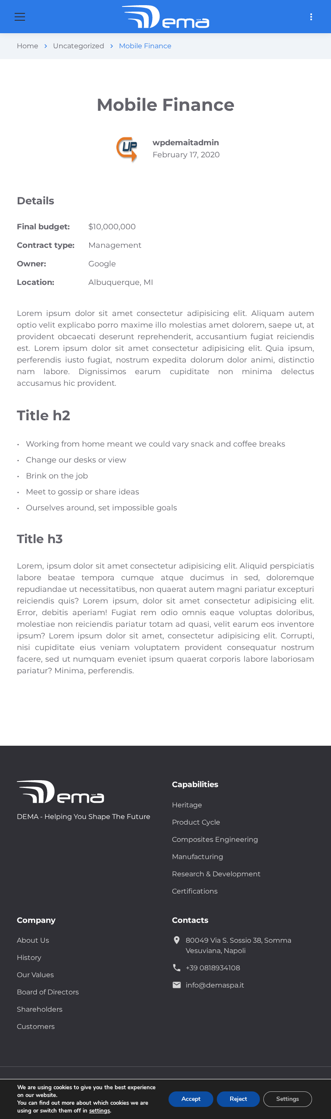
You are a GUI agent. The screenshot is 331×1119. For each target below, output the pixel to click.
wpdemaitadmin (186, 142)
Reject (238, 1099)
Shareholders (39, 1009)
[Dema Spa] (68, 791)
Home (27, 46)
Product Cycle (196, 822)
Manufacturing (197, 857)
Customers (36, 1026)
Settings (287, 1099)
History (29, 957)
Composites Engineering (215, 839)
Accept (190, 1099)
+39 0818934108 (213, 968)
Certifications (195, 891)
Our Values (35, 975)
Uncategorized (78, 46)
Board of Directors (48, 992)
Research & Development (216, 874)
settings (99, 1111)
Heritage (187, 805)
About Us (33, 940)
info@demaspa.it (215, 985)
